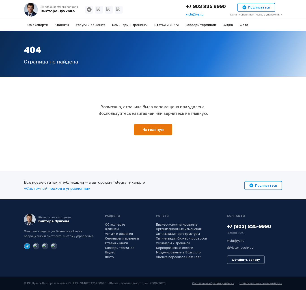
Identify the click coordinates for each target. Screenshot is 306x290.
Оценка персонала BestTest (178, 257)
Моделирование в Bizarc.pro (178, 252)
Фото (244, 25)
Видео (228, 25)
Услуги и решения (90, 25)
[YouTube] (109, 10)
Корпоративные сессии (174, 248)
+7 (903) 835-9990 (249, 226)
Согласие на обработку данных (213, 283)
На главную (153, 129)
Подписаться (259, 7)
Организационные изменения (179, 229)
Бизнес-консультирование (177, 224)
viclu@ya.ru (194, 14)
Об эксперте (37, 25)
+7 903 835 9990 (206, 6)
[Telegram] (89, 10)
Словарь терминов (200, 25)
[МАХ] (99, 10)
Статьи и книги (166, 25)
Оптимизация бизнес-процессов (181, 238)
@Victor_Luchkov (240, 247)
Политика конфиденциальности (260, 283)
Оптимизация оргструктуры (178, 233)
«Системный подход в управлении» (57, 188)
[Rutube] (119, 10)
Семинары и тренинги (130, 25)
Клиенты (62, 25)
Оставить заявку (246, 260)
